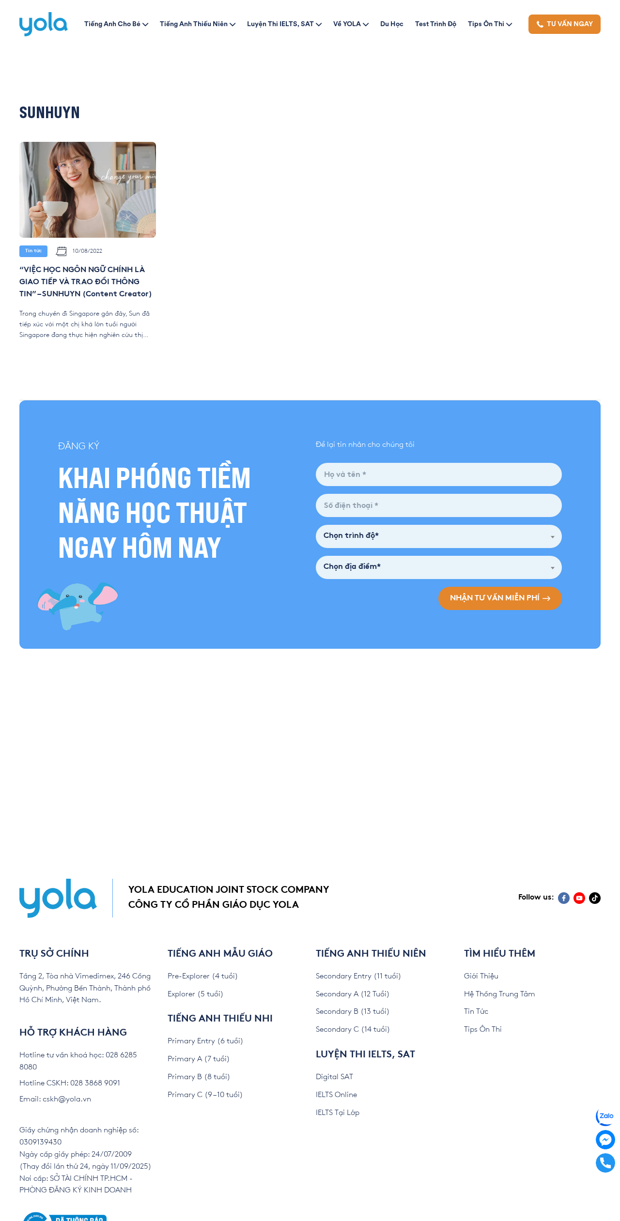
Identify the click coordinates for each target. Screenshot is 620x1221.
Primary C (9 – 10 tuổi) (205, 1095)
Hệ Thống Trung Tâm (499, 994)
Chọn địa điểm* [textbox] (352, 567)
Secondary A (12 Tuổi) (353, 994)
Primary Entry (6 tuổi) (206, 1041)
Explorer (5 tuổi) (196, 994)
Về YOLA (347, 24)
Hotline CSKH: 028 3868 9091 (69, 1083)
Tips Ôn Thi (486, 24)
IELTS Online (336, 1095)
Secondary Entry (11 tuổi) (359, 976)
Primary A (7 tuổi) (199, 1059)
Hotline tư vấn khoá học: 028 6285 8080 (78, 1061)
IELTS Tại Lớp (337, 1112)
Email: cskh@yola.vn (55, 1099)
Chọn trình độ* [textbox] (351, 536)
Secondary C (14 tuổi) (353, 1029)
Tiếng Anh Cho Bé (112, 24)
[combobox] (439, 536)
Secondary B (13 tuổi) (353, 1011)
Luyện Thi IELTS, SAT (280, 24)
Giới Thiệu (481, 976)
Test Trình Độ (435, 24)
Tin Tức (476, 1011)
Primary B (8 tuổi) (199, 1077)
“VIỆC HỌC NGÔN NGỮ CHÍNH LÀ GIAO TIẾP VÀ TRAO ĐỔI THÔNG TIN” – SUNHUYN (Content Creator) (85, 282)
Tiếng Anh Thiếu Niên (194, 24)
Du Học (391, 24)
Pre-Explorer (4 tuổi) (203, 976)
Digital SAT (334, 1077)
